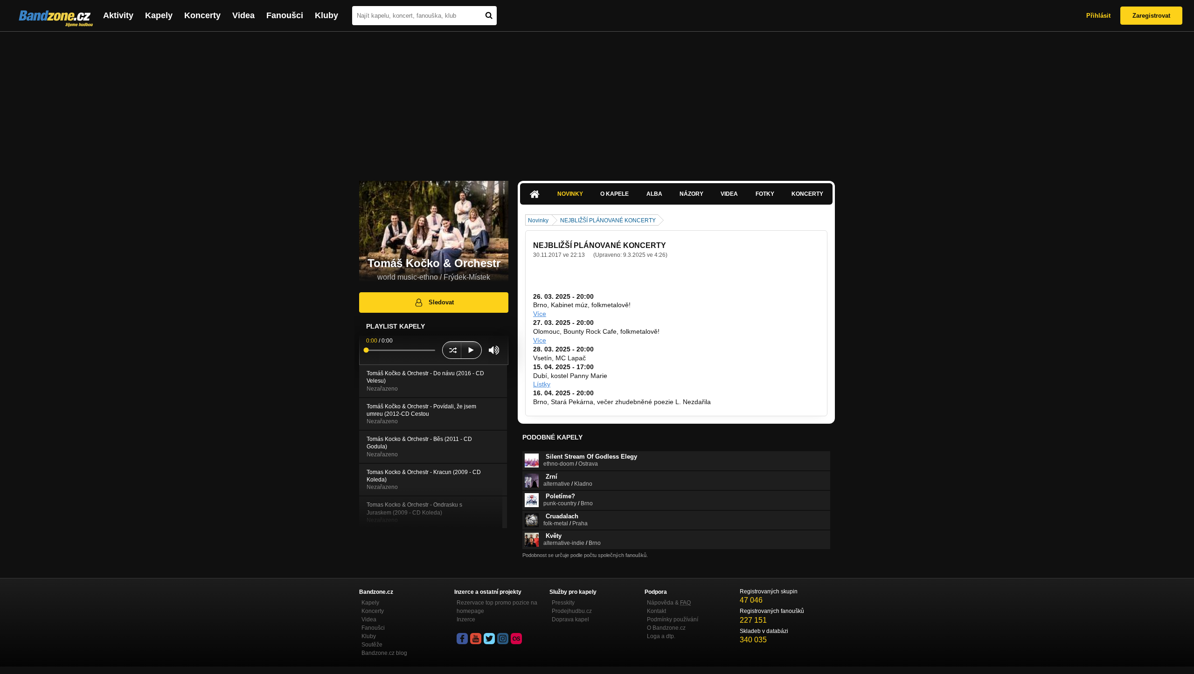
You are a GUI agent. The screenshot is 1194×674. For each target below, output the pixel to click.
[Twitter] (489, 638)
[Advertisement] (597, 101)
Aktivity (118, 15)
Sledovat (441, 302)
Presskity (563, 602)
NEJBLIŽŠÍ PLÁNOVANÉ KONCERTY (608, 220)
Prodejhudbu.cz (572, 611)
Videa (243, 15)
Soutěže (371, 644)
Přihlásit (1098, 15)
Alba (654, 194)
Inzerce (466, 619)
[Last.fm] (516, 638)
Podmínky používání (672, 619)
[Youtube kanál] (475, 638)
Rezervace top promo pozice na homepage (497, 606)
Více (539, 313)
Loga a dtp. (661, 636)
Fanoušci (284, 15)
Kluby (326, 15)
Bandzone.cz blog (384, 653)
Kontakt (656, 611)
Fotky (765, 194)
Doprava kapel (570, 619)
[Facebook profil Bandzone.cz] (462, 638)
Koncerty (202, 15)
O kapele (614, 194)
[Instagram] (502, 638)
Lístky (541, 384)
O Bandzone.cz (666, 628)
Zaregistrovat (1151, 15)
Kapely (159, 15)
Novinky (570, 194)
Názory (691, 194)
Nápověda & (669, 602)
